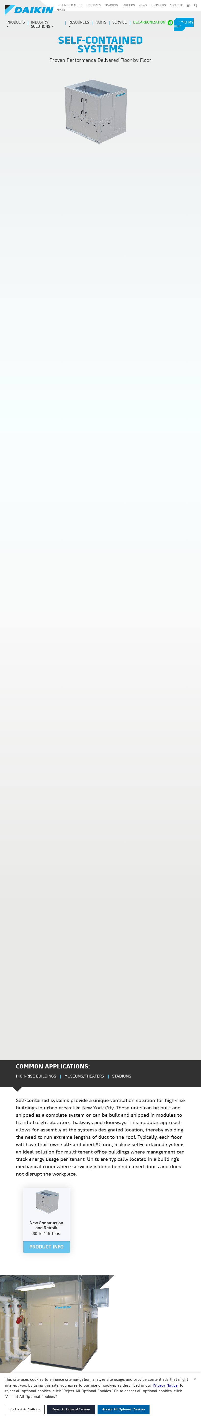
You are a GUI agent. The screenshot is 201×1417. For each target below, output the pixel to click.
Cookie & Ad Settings (25, 1409)
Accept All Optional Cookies (123, 1409)
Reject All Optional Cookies (71, 1409)
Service (120, 23)
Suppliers (158, 5)
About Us (177, 5)
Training (111, 5)
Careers (128, 5)
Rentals (94, 5)
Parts (100, 23)
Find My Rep (184, 24)
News (142, 5)
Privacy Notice (165, 1386)
